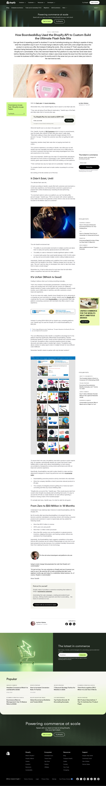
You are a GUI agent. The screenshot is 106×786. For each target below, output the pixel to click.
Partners (46, 764)
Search (96, 7)
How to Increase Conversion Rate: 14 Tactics (39, 689)
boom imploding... (50, 103)
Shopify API (70, 297)
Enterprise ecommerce (17, 7)
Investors (27, 764)
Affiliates (46, 767)
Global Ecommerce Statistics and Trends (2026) (40, 701)
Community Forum (87, 758)
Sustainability (28, 770)
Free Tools (66, 767)
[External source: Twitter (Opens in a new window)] (70, 624)
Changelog (66, 770)
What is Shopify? (29, 755)
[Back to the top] (8, 753)
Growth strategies (35, 685)
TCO (81, 231)
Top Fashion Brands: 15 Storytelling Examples (61, 701)
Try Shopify (85, 2)
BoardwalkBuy (53, 299)
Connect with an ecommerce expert (45, 604)
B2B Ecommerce (55, 7)
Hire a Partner (85, 761)
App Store (47, 761)
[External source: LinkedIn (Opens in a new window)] (74, 624)
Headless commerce (11, 685)
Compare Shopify (67, 758)
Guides (65, 761)
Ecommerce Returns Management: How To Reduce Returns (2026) (16, 702)
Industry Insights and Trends (37, 697)
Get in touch (94, 2)
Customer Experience (59, 697)
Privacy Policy (45, 779)
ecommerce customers (45, 591)
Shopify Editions (29, 758)
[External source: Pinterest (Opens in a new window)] (98, 779)
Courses (65, 764)
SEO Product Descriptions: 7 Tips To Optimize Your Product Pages (88, 702)
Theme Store (47, 758)
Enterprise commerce (85, 222)
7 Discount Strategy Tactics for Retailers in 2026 (64, 689)
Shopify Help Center (87, 755)
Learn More (85, 321)
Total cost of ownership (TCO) (33, 7)
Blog (7, 7)
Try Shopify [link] (69, 120)
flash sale (39, 103)
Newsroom (28, 767)
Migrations (46, 7)
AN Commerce (50, 131)
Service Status (86, 764)
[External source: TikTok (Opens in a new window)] (91, 779)
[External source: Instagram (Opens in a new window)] (88, 779)
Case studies (55, 32)
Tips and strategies (84, 383)
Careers (27, 761)
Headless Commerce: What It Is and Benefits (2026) (17, 689)
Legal (37, 779)
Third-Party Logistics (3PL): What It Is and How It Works (87, 689)
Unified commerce (84, 391)
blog (48, 32)
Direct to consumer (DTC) (86, 376)
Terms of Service (28, 779)
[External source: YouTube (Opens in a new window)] (84, 779)
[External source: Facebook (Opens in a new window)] (66, 624)
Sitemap (54, 779)
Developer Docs (48, 755)
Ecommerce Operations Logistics (86, 685)
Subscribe (89, 167)
